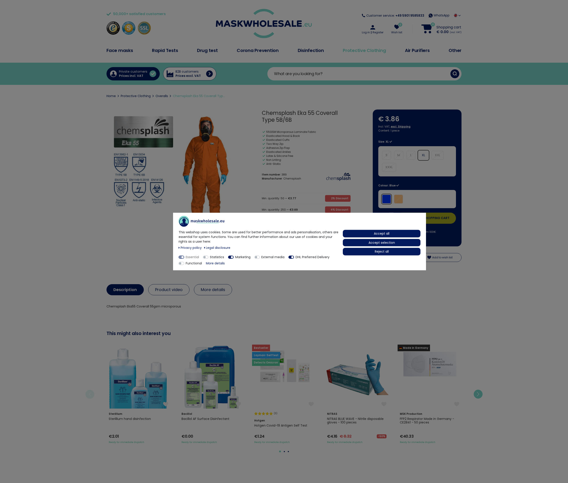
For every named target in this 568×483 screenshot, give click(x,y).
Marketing (242, 257)
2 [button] (284, 451)
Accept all (381, 233)
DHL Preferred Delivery (312, 257)
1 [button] (280, 451)
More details (213, 289)
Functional (194, 263)
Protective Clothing (364, 50)
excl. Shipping (400, 126)
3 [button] (288, 451)
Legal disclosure (218, 247)
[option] (138, 394)
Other (455, 50)
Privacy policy (192, 247)
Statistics (217, 257)
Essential (192, 257)
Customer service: (395, 15)
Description (125, 289)
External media (272, 257)
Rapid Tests (165, 50)
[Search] (454, 73)
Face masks (119, 50)
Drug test (207, 50)
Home (111, 96)
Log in (366, 32)
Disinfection (311, 50)
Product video (169, 289)
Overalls (162, 96)
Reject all (382, 251)
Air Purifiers (417, 50)
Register (378, 32)
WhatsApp (441, 15)
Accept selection (382, 242)
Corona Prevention (258, 50)
